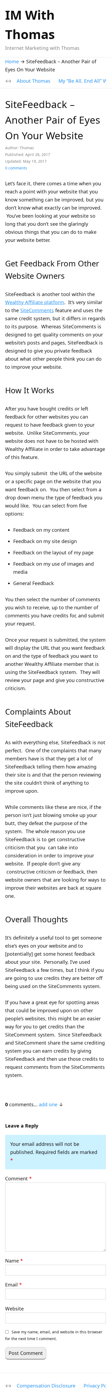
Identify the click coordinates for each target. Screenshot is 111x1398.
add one (48, 1104)
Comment (18, 1178)
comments (16, 168)
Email (13, 1284)
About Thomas (33, 81)
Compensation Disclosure (46, 1385)
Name (14, 1260)
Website (14, 1308)
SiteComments (37, 310)
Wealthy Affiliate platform (34, 302)
